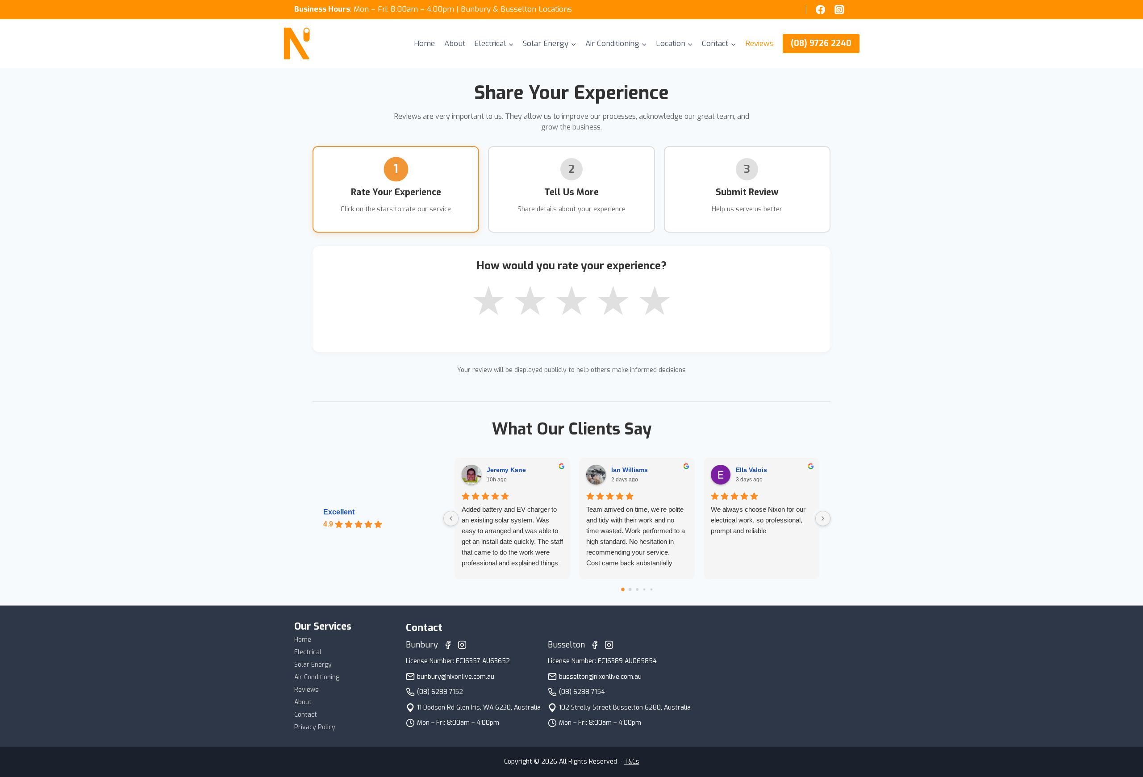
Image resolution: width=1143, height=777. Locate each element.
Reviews (759, 43)
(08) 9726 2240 (821, 43)
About (454, 43)
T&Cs (631, 761)
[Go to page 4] (651, 590)
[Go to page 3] (644, 590)
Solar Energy (313, 664)
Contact (305, 714)
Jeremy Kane (506, 469)
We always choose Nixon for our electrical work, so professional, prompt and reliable (758, 520)
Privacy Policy (314, 727)
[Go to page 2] (637, 589)
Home (424, 43)
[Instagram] (839, 9)
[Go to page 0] (623, 589)
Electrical (307, 652)
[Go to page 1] (629, 589)
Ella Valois (751, 469)
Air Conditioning (316, 677)
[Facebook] (820, 9)
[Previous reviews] (451, 518)
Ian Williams (629, 469)
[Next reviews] (822, 518)
